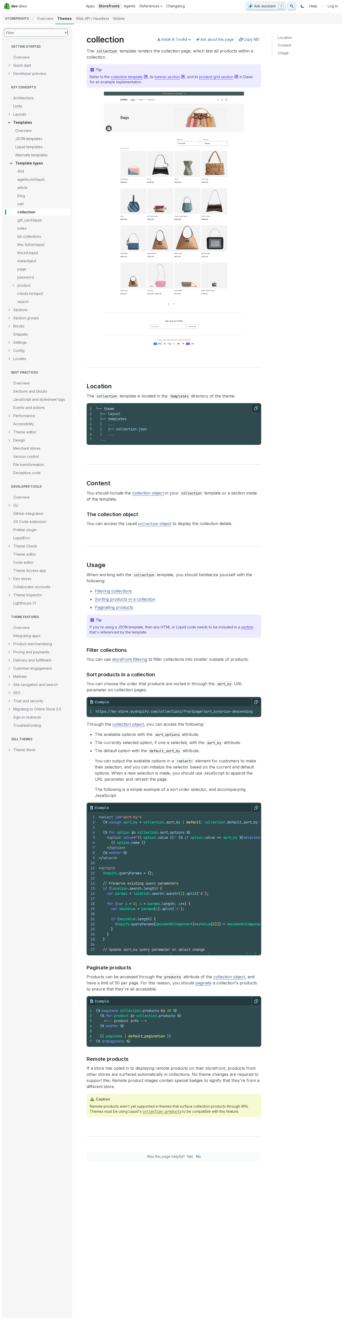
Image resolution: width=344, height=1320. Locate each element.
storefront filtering (129, 659)
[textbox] (176, 424)
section (247, 627)
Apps (90, 6)
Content (284, 45)
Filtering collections (113, 591)
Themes (64, 18)
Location (285, 37)
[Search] (291, 6)
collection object (148, 493)
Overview (45, 18)
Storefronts (109, 6)
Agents (129, 6)
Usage (283, 53)
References (149, 6)
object (154, 523)
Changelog (175, 6)
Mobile (119, 18)
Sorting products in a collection (125, 599)
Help (313, 6)
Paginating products (114, 607)
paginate (203, 982)
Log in (333, 6)
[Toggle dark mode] (302, 6)
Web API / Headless (92, 18)
